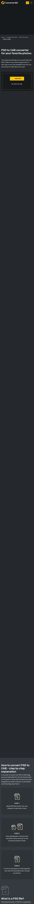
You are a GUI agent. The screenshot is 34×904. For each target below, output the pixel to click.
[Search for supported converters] (27, 2)
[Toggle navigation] (31, 2)
